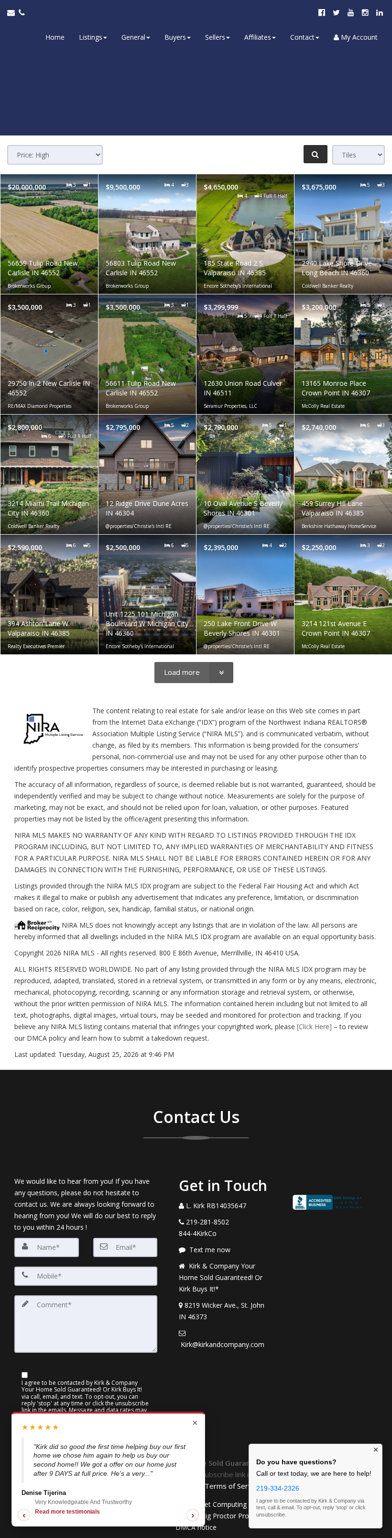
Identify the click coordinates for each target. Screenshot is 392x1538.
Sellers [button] (215, 37)
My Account (358, 37)
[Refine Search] (315, 154)
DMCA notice (196, 1527)
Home (55, 37)
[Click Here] (314, 1026)
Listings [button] (90, 37)
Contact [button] (302, 37)
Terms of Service (233, 1486)
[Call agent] (23, 12)
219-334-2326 (277, 1488)
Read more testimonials (67, 1511)
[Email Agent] (13, 12)
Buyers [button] (175, 37)
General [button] (133, 37)
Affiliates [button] (257, 37)
